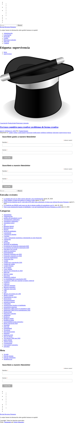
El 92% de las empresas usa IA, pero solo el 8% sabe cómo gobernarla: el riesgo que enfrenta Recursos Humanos (36, 202)
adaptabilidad (7, 214)
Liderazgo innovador (10, 289)
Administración (8, 33)
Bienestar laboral (8, 228)
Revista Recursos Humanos (8, 27)
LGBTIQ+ (7, 282)
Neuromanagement (9, 300)
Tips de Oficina (8, 336)
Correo (4, 150)
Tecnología (7, 330)
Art (5, 224)
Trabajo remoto (8, 341)
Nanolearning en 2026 (10, 297)
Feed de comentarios (10, 357)
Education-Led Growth (10, 249)
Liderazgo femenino (9, 285)
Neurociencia (7, 299)
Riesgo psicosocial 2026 (11, 323)
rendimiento (7, 315)
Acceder (6, 354)
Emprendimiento (8, 252)
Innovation (7, 275)
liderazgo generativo (9, 287)
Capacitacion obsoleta (10, 234)
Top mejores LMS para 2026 (12, 338)
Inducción (6, 272)
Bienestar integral (9, 226)
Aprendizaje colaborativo (11, 221)
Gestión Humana (8, 266)
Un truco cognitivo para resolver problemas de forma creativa (29, 127)
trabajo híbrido (8, 340)
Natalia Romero (23, 131)
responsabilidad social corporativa (13, 322)
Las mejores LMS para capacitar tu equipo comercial (19, 280)
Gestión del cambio (9, 264)
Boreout (6, 229)
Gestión (6, 38)
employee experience (10, 251)
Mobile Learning (8, 295)
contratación (7, 239)
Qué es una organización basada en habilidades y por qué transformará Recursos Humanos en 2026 (32, 207)
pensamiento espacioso (10, 307)
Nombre (5, 142)
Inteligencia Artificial (10, 277)
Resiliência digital (9, 320)
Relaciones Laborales (10, 40)
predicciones (36, 132)
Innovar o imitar (8, 274)
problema (43, 132)
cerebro (15, 132)
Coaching (6, 236)
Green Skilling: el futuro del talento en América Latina (19, 200)
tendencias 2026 (8, 335)
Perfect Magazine (19, 422)
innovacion (29, 132)
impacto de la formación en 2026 (13, 271)
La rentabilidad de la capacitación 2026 (15, 279)
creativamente (22, 132)
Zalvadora (7, 346)
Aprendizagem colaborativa (12, 219)
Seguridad (7, 325)
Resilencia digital (9, 318)
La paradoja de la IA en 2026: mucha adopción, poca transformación (23, 198)
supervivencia (63, 132)
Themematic (7, 422)
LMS (5, 290)
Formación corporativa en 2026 (13, 256)
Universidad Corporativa (11, 345)
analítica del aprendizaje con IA (13, 218)
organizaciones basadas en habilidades (15, 305)
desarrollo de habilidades (11, 244)
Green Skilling (8, 269)
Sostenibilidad (8, 328)
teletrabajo (7, 333)
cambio (11, 132)
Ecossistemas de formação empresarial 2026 (16, 247)
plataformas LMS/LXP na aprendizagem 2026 (17, 310)
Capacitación (7, 35)
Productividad (12, 123)
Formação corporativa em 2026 (13, 254)
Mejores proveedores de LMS (12, 294)
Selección (6, 41)
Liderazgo (7, 284)
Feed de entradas (8, 356)
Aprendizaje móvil (9, 223)
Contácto (6, 43)
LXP (5, 292)
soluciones (56, 132)
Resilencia (7, 317)
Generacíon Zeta (8, 259)
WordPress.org (8, 359)
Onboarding (7, 303)
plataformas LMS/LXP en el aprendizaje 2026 (17, 308)
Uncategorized (8, 343)
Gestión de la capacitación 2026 (13, 262)
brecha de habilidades (10, 231)
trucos (69, 132)
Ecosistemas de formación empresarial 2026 (16, 246)
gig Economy (7, 267)
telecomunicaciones (9, 331)
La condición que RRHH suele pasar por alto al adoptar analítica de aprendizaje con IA (29, 205)
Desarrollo (7, 36)
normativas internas (9, 302)
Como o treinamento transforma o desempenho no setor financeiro (23, 238)
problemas (49, 132)
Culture (6, 241)
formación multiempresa (11, 257)
